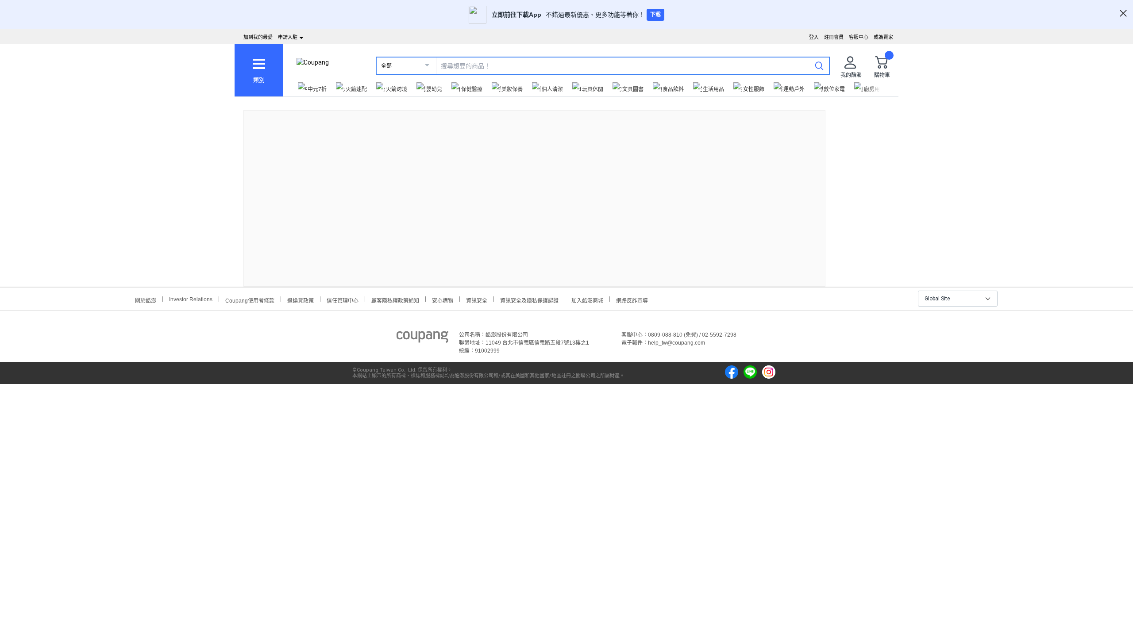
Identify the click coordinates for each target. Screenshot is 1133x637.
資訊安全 (476, 300)
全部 (386, 66)
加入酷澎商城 (587, 300)
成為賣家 (883, 37)
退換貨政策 (300, 300)
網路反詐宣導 (632, 300)
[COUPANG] (422, 338)
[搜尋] (819, 65)
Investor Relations (190, 299)
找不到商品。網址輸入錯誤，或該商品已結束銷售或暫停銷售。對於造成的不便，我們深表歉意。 (535, 191)
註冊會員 (834, 37)
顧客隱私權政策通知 (395, 300)
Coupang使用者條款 (249, 300)
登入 (814, 37)
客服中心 (858, 37)
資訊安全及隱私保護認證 (529, 300)
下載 (655, 15)
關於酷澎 (145, 300)
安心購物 (442, 300)
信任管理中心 (342, 300)
